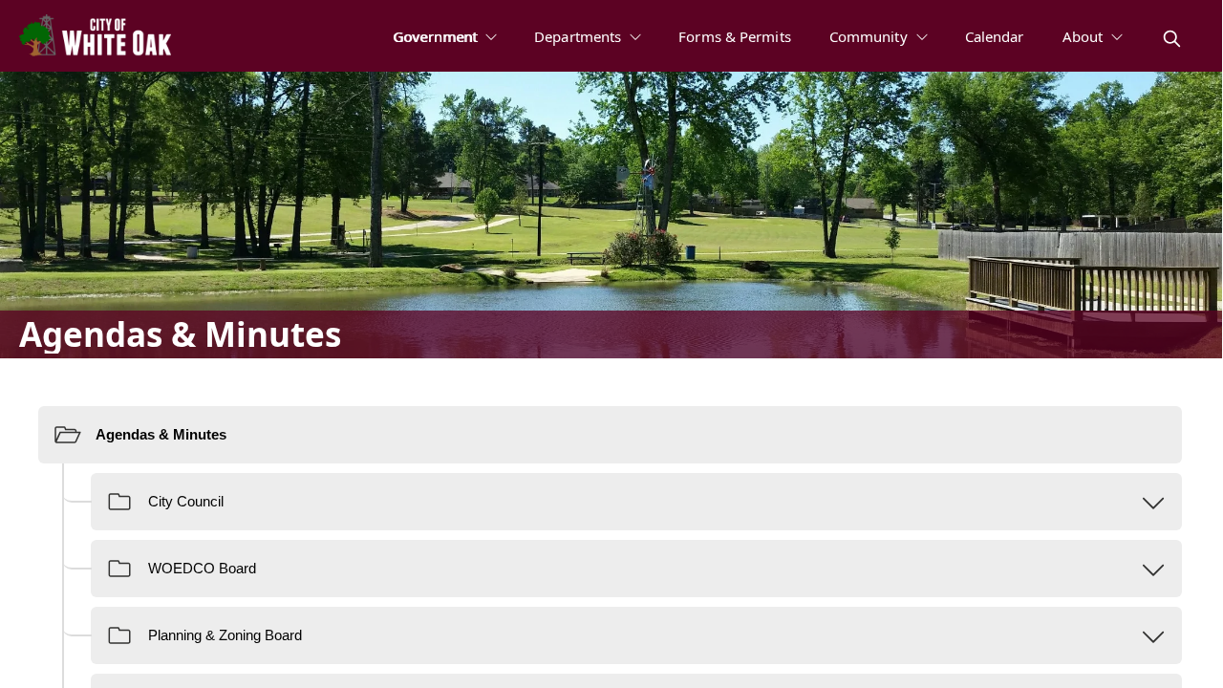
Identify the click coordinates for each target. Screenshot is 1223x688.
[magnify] (1172, 38)
